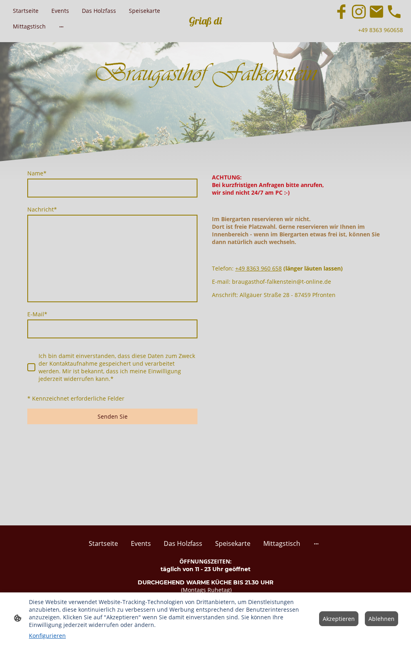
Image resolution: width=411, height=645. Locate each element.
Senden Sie (113, 416)
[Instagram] (359, 11)
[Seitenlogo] (205, 30)
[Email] (376, 11)
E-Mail (37, 314)
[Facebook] (341, 11)
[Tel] (394, 11)
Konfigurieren (47, 635)
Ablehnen (381, 619)
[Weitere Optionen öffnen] (61, 26)
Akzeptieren (339, 619)
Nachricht (42, 209)
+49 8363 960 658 (258, 268)
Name (37, 173)
